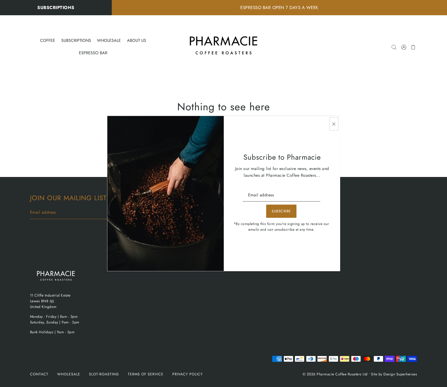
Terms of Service (145, 374)
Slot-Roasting (104, 374)
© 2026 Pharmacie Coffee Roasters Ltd (335, 374)
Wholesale (68, 374)
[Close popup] (333, 123)
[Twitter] (42, 344)
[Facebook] (33, 344)
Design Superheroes (400, 374)
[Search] (394, 47)
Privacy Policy (187, 374)
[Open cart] (413, 47)
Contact (39, 374)
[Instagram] (52, 344)
